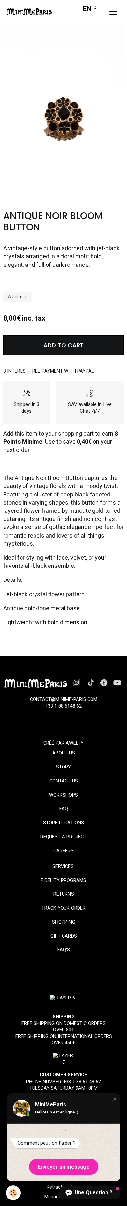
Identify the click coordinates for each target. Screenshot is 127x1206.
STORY (63, 767)
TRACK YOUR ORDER (63, 908)
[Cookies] (13, 1192)
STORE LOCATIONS (63, 822)
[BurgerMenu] (113, 12)
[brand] (31, 11)
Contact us (63, 781)
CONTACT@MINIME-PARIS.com (63, 699)
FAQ (63, 808)
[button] (114, 1099)
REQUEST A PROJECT (63, 836)
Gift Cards (63, 936)
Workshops (63, 795)
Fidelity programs (63, 880)
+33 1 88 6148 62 (64, 706)
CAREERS (63, 850)
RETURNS (63, 894)
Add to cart (63, 345)
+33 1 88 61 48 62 (82, 1081)
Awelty (75, 743)
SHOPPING (63, 922)
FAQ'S (63, 949)
